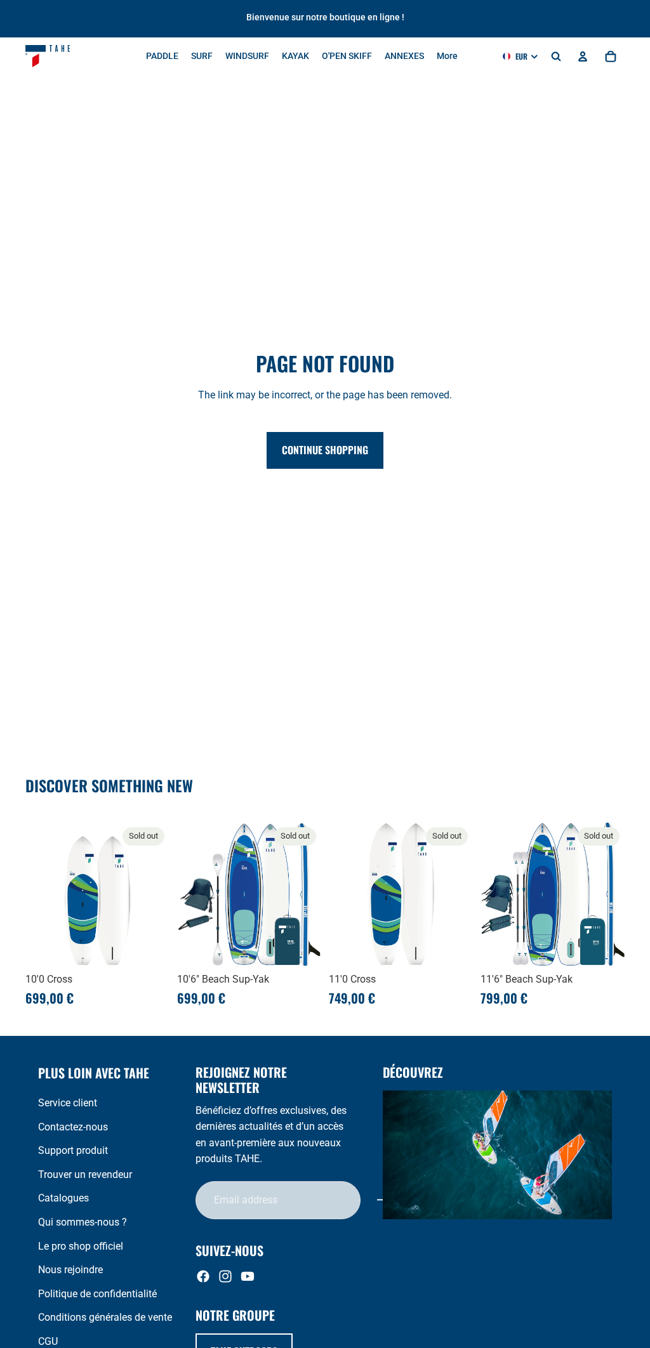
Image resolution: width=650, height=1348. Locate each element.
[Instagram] (225, 1276)
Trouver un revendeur (85, 1174)
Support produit (73, 1150)
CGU (48, 1341)
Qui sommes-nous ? (82, 1222)
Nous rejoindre (70, 1270)
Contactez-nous (73, 1127)
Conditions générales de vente (105, 1317)
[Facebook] (203, 1276)
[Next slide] (155, 894)
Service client (67, 1103)
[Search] (556, 56)
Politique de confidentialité (97, 1294)
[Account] (583, 56)
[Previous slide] (39, 894)
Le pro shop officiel (80, 1246)
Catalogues (63, 1198)
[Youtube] (247, 1276)
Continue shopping (325, 449)
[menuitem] (447, 56)
